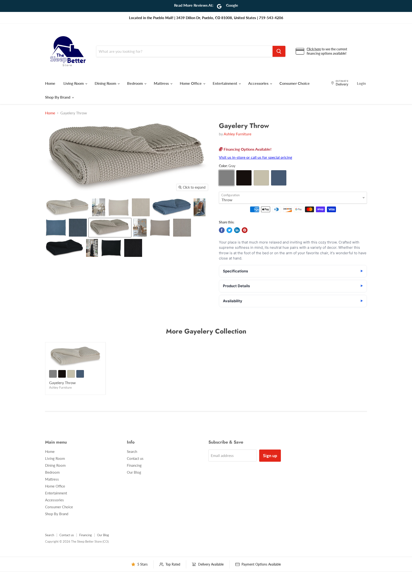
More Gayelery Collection (206, 331)
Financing (134, 465)
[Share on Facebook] (222, 230)
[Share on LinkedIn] (237, 230)
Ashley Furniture (237, 134)
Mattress (162, 83)
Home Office (191, 83)
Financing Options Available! (247, 149)
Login (361, 83)
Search (132, 451)
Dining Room (106, 83)
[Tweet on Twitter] (229, 230)
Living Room (74, 83)
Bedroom (135, 83)
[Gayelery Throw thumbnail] (67, 207)
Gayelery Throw (62, 382)
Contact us (135, 458)
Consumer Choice (294, 83)
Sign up (270, 455)
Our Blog (134, 472)
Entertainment (225, 83)
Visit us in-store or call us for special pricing (255, 157)
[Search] (279, 51)
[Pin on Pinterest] (244, 230)
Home (50, 83)
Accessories (258, 83)
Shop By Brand (58, 97)
